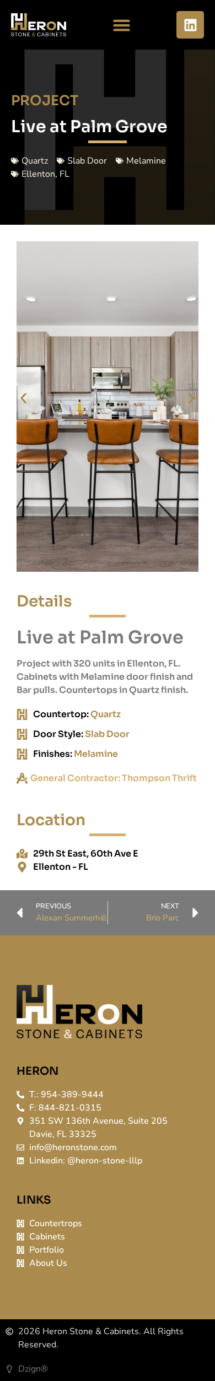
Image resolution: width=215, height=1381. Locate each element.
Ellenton (38, 174)
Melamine (146, 161)
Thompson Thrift (159, 778)
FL (64, 174)
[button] (121, 25)
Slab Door (87, 161)
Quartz (35, 161)
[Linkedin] (190, 25)
